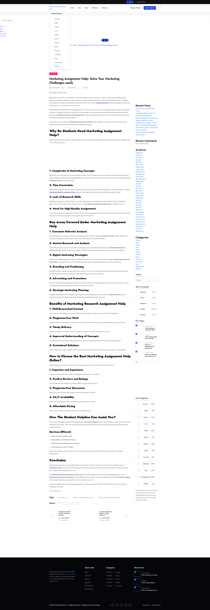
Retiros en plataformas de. (149, 590)
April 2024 (139, 207)
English (138, 8)
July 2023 (138, 229)
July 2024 (138, 200)
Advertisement (89, 586)
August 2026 (139, 153)
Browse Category (56, 13)
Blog (79, 8)
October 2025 (139, 176)
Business (57, 19)
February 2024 (140, 212)
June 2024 (139, 203)
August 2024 (139, 198)
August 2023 (139, 226)
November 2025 (140, 174)
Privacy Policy (156, 605)
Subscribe (154, 309)
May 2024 (138, 205)
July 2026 (138, 155)
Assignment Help (62, 497)
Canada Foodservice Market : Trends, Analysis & (105, 513)
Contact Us (104, 8)
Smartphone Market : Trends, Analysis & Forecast (65, 513)
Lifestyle (57, 42)
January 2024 (139, 214)
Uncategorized (59, 62)
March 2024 (139, 210)
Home (72, 8)
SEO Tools (94, 8)
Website (57, 66)
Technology (58, 54)
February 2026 (140, 167)
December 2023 (140, 217)
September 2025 (140, 179)
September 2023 (140, 224)
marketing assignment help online (83, 497)
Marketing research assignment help (109, 497)
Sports (56, 46)
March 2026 (139, 164)
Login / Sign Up (149, 8)
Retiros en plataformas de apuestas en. (149, 346)
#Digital (53, 73)
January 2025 (139, 195)
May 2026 (138, 160)
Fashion (57, 27)
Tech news (57, 50)
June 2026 (139, 157)
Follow (154, 292)
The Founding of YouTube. (149, 575)
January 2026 (139, 169)
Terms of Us (146, 605)
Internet (57, 38)
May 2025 (138, 186)
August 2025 (139, 181)
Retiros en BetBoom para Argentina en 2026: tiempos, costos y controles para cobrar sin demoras (147, 127)
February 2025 (140, 193)
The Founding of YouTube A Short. (150, 329)
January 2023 (139, 231)
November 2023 (140, 219)
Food (56, 31)
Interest (87, 579)
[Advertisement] (90, 56)
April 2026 (139, 162)
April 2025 (139, 188)
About (86, 8)
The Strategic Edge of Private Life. (151, 337)
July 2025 (138, 184)
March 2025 (139, 191)
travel (56, 58)
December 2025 (140, 172)
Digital (56, 23)
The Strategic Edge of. (148, 583)
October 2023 (139, 222)
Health (56, 35)
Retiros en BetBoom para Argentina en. (151, 355)
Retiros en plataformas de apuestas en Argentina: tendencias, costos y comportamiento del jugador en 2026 (147, 120)
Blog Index (88, 582)
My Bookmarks (89, 589)
